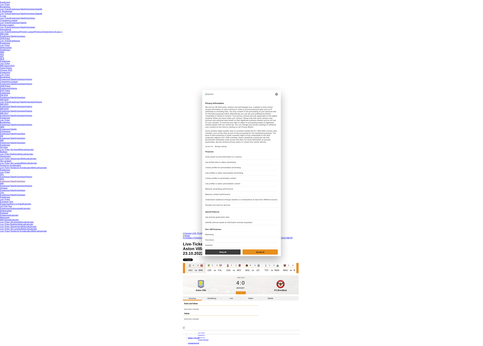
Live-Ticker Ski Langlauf (11, 163)
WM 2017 (4, 113)
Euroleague (5, 131)
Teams (9, 68)
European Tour (6, 202)
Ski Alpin (4, 147)
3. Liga (3, 16)
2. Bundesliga (6, 11)
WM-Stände (5, 220)
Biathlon (3, 152)
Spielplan (31, 9)
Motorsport (4, 217)
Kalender (30, 150)
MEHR (290, 238)
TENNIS (197, 238)
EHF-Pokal (5, 91)
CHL (2, 193)
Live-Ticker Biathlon (9, 154)
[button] (184, 268)
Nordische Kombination (10, 165)
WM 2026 (4, 34)
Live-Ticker (5, 5)
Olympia (3, 188)
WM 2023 (4, 100)
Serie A (52, 32)
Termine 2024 (6, 70)
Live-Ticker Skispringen (10, 159)
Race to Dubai (16, 204)
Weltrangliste (6, 48)
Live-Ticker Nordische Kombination (15, 168)
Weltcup (22, 150)
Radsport (4, 213)
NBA (2, 52)
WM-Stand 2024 (7, 66)
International (5, 29)
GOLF (284, 238)
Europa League (7, 25)
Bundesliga (5, 7)
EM (1, 136)
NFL (2, 57)
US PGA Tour (6, 206)
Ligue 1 (59, 32)
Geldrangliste (16, 208)
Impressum (201, 337)
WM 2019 (4, 109)
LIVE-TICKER (198, 233)
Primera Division (41, 32)
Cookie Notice (193, 343)
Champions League (9, 20)
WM (2, 140)
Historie (28, 79)
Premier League (27, 32)
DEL (2, 174)
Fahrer (3, 68)
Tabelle (23, 9)
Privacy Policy (193, 338)
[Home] (186, 236)
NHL (2, 54)
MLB (2, 59)
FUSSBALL (188, 238)
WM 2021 (4, 104)
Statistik (38, 9)
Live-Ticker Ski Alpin (9, 150)
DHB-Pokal (5, 86)
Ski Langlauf (5, 161)
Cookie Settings (203, 340)
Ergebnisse (5, 2)
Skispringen (5, 156)
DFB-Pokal (5, 39)
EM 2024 (4, 95)
